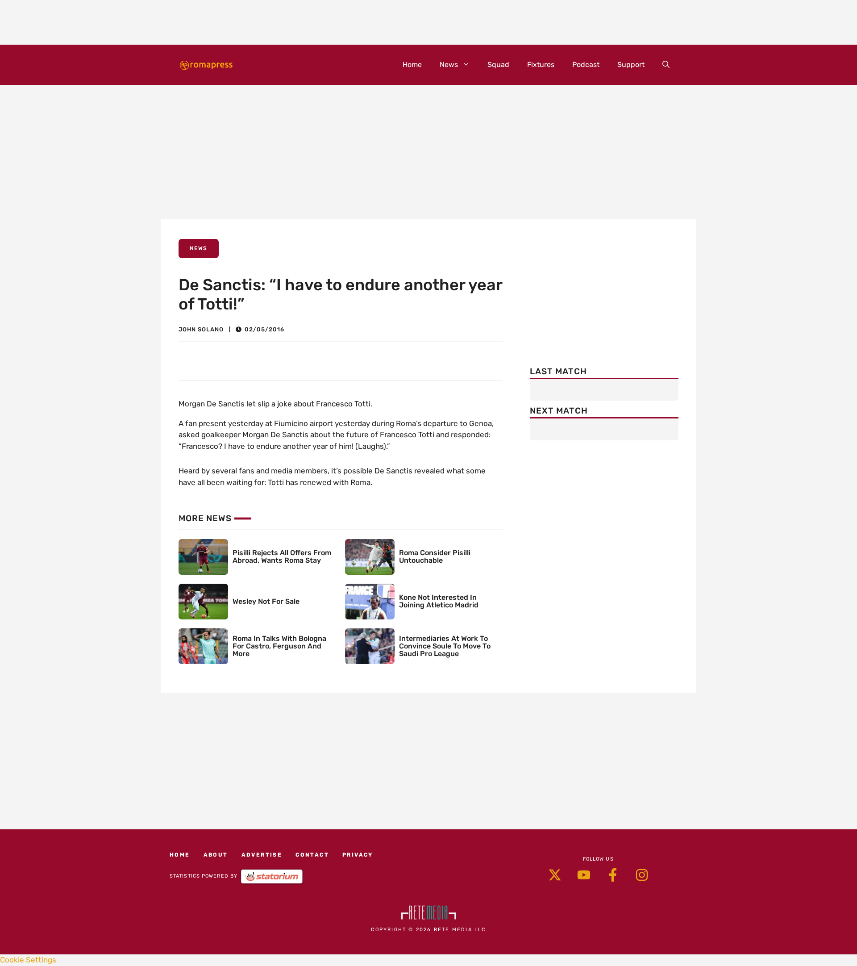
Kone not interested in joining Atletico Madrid (438, 601)
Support (631, 64)
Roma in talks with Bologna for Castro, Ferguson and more (279, 646)
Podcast (585, 64)
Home (412, 64)
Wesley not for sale (266, 601)
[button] (665, 64)
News (449, 64)
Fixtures (540, 64)
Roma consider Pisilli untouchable (434, 556)
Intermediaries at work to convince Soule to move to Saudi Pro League (445, 646)
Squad (498, 64)
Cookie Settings (28, 959)
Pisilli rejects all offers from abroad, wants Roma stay (282, 556)
